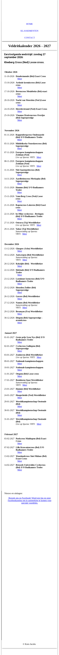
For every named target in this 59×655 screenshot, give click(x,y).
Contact (29, 38)
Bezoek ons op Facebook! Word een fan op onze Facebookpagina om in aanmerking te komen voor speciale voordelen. (29, 500)
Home (29, 24)
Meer (19, 79)
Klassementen (29, 31)
